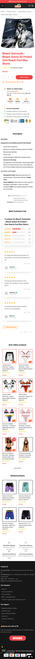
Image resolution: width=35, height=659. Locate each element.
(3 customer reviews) (16, 68)
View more (17, 468)
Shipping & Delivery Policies (9, 608)
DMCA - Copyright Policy (8, 597)
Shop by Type (11, 12)
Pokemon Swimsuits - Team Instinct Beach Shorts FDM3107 (25, 497)
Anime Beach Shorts (24, 12)
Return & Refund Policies (8, 613)
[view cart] (32, 6)
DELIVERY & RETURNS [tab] (8, 171)
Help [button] (32, 656)
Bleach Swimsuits (19, 202)
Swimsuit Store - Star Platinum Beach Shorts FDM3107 (25, 525)
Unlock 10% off (3, 651)
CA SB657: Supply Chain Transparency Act (13, 599)
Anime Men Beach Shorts (9, 15)
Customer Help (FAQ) (7, 619)
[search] (29, 6)
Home (3, 12)
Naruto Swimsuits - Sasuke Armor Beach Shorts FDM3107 (8, 497)
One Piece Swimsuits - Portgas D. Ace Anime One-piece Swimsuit (25, 455)
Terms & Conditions (7, 591)
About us (4, 589)
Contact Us (4, 616)
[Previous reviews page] (22, 332)
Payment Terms (5, 611)
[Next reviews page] (31, 332)
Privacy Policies (5, 594)
